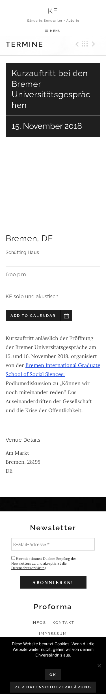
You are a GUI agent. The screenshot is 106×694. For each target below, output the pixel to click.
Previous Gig (76, 44)
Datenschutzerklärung (28, 568)
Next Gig (94, 44)
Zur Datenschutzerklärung (53, 687)
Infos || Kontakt (53, 622)
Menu (55, 30)
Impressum (53, 633)
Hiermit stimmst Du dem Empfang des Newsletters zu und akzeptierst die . (44, 563)
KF (53, 10)
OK (52, 675)
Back (85, 44)
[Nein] (99, 665)
